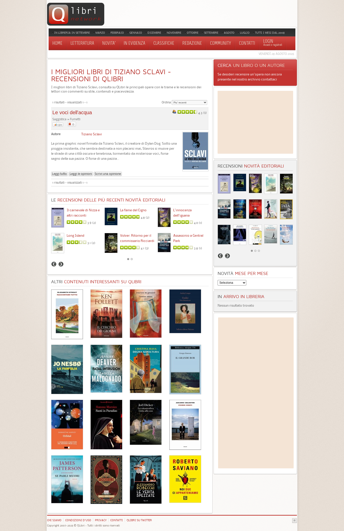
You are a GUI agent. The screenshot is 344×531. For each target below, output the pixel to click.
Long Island (75, 235)
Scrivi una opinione (108, 174)
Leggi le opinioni (81, 174)
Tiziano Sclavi (91, 134)
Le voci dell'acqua (72, 112)
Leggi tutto (59, 174)
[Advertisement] (255, 122)
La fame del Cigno (133, 210)
